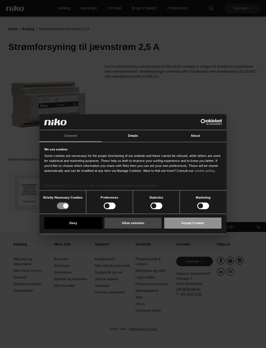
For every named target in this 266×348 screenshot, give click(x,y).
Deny (73, 223)
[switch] (110, 206)
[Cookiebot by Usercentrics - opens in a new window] (204, 122)
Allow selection (133, 223)
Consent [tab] (70, 135)
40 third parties (76, 185)
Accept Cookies (192, 223)
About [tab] (195, 135)
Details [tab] (133, 135)
